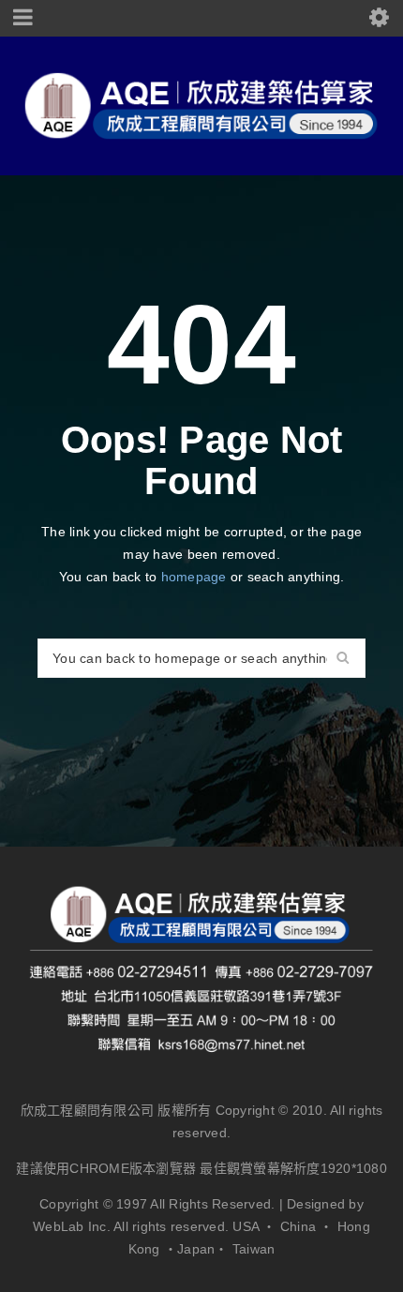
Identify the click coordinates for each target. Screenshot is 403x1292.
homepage (194, 576)
